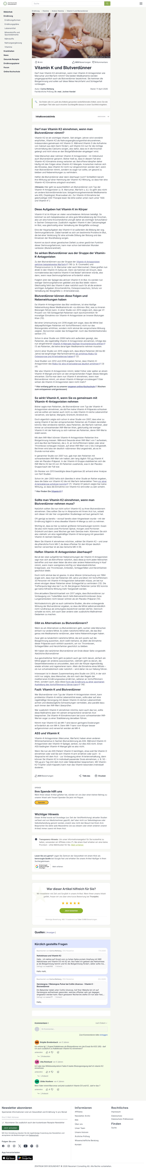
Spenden (41, 802)
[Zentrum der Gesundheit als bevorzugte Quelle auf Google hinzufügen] (43, 866)
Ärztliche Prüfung (82, 1136)
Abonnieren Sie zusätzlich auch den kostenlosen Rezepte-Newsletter (34, 1122)
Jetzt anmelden (10, 1128)
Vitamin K (56, 491)
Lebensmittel (10, 28)
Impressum (116, 1112)
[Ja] (47, 1052)
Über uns (79, 1124)
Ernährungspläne (12, 24)
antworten (39, 1052)
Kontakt (78, 1144)
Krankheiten (9, 51)
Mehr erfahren (77, 845)
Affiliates (78, 1112)
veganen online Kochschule (81, 386)
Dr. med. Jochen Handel (65, 91)
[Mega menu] (141, 3)
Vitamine (8, 47)
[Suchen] (107, 3)
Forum (6, 67)
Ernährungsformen (12, 20)
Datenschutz (34, 1135)
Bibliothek (8, 12)
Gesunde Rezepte (11, 59)
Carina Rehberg (47, 89)
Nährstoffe (9, 39)
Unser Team (80, 1128)
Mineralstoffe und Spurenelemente (12, 33)
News (6, 55)
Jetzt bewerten (71, 911)
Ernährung (8, 16)
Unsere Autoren (81, 1132)
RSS (76, 1120)
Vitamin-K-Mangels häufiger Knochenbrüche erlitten (78, 344)
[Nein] (52, 1052)
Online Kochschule (12, 71)
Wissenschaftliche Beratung (87, 1140)
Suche (114, 1128)
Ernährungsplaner (11, 63)
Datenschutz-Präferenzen (122, 1119)
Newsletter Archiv (82, 1116)
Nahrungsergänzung (13, 43)
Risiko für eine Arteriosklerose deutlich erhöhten (75, 364)
